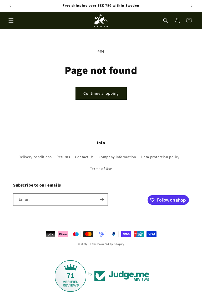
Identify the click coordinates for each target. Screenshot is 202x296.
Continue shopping (101, 93)
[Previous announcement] (10, 6)
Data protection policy (160, 156)
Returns (63, 156)
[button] (11, 20)
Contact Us (84, 156)
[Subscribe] (102, 199)
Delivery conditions (35, 156)
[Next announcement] (192, 6)
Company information (117, 156)
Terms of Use (101, 168)
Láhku (92, 244)
